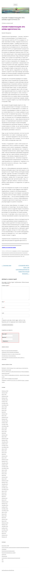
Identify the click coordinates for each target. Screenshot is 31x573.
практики (4, 554)
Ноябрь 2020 (4, 422)
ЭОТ (23, 256)
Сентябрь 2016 (5, 510)
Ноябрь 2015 (4, 528)
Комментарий (5, 285)
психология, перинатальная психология (11, 256)
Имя (3, 301)
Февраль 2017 (5, 501)
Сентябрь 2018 (5, 468)
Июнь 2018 (4, 473)
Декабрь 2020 (5, 420)
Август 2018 (4, 470)
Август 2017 (4, 491)
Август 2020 (4, 428)
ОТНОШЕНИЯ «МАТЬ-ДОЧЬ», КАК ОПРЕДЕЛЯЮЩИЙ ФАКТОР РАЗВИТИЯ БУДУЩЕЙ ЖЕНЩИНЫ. (22, 269)
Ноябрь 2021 (4, 401)
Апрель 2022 (4, 392)
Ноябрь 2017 (4, 486)
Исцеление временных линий (16, 254)
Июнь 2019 (4, 452)
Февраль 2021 (5, 417)
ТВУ (21, 256)
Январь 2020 (4, 440)
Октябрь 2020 (5, 424)
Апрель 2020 (4, 435)
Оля (2, 375)
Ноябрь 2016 (4, 507)
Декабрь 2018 (5, 463)
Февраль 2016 (5, 522)
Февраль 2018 (5, 480)
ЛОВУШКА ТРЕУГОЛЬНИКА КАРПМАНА (10, 352)
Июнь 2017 (4, 494)
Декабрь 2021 (5, 399)
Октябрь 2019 (5, 445)
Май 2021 (4, 412)
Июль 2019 (4, 450)
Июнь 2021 (4, 410)
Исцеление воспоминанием (8, 551)
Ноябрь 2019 (4, 443)
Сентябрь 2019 (5, 447)
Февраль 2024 (5, 391)
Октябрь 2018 (5, 466)
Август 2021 (4, 406)
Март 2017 (4, 500)
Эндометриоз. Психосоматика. (9, 355)
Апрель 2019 (4, 456)
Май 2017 (4, 496)
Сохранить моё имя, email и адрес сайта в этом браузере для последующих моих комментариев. (14, 321)
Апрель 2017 (4, 498)
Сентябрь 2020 (5, 426)
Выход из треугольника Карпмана (10, 350)
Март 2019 (4, 457)
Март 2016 (4, 521)
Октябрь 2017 (5, 487)
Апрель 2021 (4, 413)
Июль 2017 (4, 493)
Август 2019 (4, 449)
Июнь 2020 (4, 431)
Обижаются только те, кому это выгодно (11, 354)
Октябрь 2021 (5, 403)
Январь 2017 (4, 503)
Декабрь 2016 (5, 505)
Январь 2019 (4, 461)
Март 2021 (4, 415)
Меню (15, 4)
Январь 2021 (4, 419)
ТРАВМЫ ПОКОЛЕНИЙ (13, 378)
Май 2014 (4, 533)
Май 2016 (4, 517)
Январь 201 (4, 537)
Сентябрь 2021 (5, 405)
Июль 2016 (4, 514)
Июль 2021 (4, 408)
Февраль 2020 (5, 438)
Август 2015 (4, 531)
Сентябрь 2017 (5, 489)
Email (3, 307)
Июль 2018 (4, 471)
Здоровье (4, 549)
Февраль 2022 (5, 396)
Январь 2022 (4, 398)
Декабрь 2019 (5, 442)
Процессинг (26, 254)
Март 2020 (4, 436)
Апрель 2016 (4, 519)
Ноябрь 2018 (4, 464)
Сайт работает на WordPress (8, 570)
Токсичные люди (6, 265)
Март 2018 (4, 479)
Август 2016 (4, 512)
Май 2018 (4, 475)
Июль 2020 (4, 429)
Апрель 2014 (4, 535)
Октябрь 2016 (5, 508)
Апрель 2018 (4, 477)
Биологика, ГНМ (5, 545)
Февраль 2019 (5, 459)
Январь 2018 (4, 482)
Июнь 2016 (4, 515)
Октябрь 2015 (5, 530)
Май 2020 (4, 433)
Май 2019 (4, 454)
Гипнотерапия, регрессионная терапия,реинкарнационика (15, 547)
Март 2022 (4, 394)
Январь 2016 (4, 524)
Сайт (3, 313)
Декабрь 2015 (5, 526)
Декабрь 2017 (5, 484)
